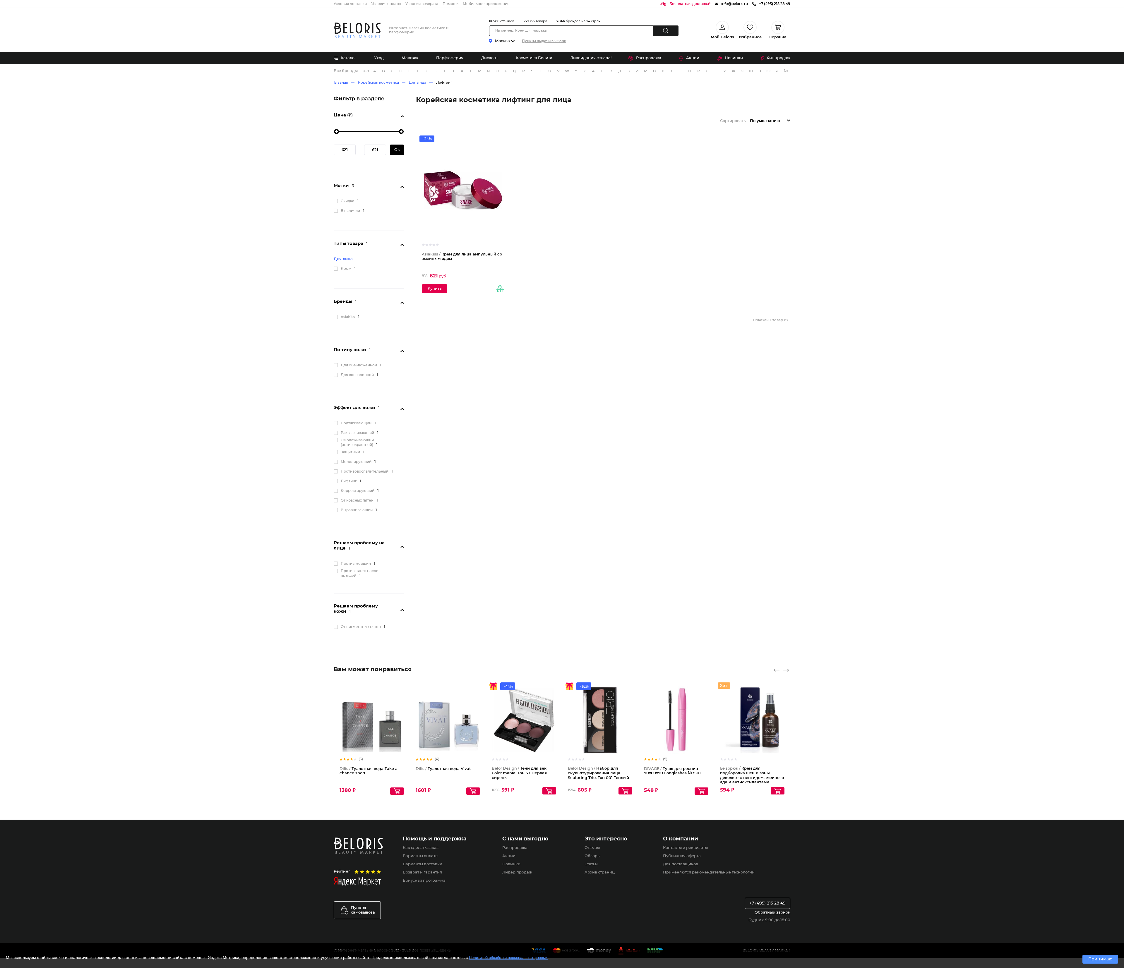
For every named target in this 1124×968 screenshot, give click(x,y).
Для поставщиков (680, 864)
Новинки (734, 58)
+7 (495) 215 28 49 (767, 903)
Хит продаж (778, 58)
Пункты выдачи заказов (544, 41)
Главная (341, 82)
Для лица (417, 82)
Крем (346, 269)
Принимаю (1100, 959)
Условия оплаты (386, 4)
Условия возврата (421, 4)
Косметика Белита (534, 58)
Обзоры (592, 856)
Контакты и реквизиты (685, 848)
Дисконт (489, 58)
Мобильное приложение (486, 4)
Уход (379, 58)
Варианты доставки (422, 864)
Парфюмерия (449, 58)
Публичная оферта (682, 856)
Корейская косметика (378, 82)
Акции (692, 58)
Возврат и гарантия (422, 872)
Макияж (410, 58)
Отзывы (592, 848)
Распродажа (648, 58)
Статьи (591, 864)
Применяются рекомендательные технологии (709, 872)
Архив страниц (600, 872)
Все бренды (346, 71)
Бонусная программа (424, 881)
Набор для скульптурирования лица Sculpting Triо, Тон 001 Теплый (598, 773)
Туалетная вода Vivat (443, 769)
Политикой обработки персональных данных (508, 957)
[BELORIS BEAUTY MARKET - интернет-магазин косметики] (357, 30)
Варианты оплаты (420, 856)
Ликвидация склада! (590, 58)
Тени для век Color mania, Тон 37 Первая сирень (519, 773)
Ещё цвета (552, 725)
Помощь (450, 4)
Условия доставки (350, 4)
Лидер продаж (517, 872)
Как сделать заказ (420, 848)
